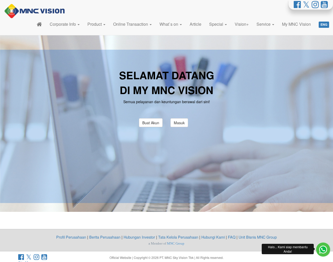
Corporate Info (63, 24)
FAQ (231, 237)
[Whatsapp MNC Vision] (323, 249)
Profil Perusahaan (71, 237)
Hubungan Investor (139, 237)
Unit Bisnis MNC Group (258, 237)
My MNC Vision (296, 24)
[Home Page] (39, 24)
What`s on (169, 24)
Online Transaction (131, 24)
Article (195, 24)
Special (216, 24)
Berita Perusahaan (104, 237)
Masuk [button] (179, 122)
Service (264, 24)
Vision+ (242, 24)
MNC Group (175, 243)
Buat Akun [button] (150, 122)
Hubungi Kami (213, 237)
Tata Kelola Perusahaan (178, 237)
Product (95, 24)
